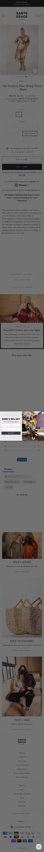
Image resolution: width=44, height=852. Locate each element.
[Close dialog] (43, 413)
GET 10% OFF (11, 433)
